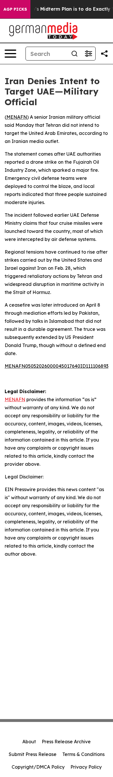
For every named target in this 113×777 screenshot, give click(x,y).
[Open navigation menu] (10, 53)
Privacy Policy (86, 767)
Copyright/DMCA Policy (38, 767)
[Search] (74, 53)
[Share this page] (104, 53)
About (29, 741)
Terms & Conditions (83, 754)
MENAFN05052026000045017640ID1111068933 (58, 366)
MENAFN (16, 117)
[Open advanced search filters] (88, 53)
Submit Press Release (33, 754)
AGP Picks (15, 9)
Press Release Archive (66, 741)
